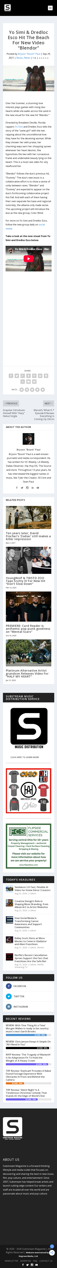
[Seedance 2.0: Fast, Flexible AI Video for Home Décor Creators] (9, 888)
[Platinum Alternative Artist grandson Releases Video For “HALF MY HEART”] (28, 652)
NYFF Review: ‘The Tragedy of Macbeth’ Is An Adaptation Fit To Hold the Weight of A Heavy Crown (28, 1057)
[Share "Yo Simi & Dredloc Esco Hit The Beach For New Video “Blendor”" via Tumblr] (28, 376)
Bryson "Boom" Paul (29, 53)
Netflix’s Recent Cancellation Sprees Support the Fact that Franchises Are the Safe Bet (31, 958)
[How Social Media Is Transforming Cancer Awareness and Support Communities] (9, 919)
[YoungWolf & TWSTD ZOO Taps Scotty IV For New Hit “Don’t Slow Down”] (28, 560)
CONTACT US (45, 1260)
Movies (40, 947)
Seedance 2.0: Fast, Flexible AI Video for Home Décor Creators (32, 889)
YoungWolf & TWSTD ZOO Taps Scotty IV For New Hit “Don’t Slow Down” (25, 581)
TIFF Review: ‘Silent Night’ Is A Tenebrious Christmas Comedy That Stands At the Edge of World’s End (26, 1093)
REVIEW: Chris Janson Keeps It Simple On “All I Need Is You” (28, 1043)
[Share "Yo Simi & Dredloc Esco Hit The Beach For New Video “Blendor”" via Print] (34, 381)
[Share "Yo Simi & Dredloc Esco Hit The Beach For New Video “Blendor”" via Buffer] (46, 376)
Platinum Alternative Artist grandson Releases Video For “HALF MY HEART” (27, 673)
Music (19, 57)
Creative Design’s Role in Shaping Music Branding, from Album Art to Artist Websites (31, 904)
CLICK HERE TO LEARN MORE (25, 757)
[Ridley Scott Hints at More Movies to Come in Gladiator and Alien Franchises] (9, 940)
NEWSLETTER (11, 1260)
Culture (32, 893)
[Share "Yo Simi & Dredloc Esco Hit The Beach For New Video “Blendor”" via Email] (28, 381)
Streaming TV (21, 967)
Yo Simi (19, 126)
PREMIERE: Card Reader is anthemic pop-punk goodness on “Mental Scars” (28, 628)
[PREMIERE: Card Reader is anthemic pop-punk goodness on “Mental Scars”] (28, 607)
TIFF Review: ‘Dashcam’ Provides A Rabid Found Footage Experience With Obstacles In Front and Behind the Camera (28, 1075)
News (27, 57)
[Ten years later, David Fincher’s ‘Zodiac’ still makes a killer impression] (28, 517)
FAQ (35, 1260)
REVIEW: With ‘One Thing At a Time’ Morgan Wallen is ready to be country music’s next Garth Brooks (27, 1028)
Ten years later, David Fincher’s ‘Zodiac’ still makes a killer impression (28, 536)
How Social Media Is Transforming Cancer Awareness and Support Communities (28, 923)
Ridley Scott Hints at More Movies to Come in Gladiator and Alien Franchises (31, 941)
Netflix (40, 964)
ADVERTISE (25, 1260)
